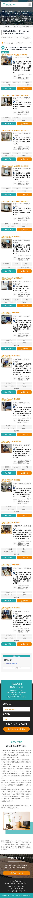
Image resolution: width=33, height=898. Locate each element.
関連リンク (11, 886)
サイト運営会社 (12, 890)
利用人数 (6, 714)
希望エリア (7, 704)
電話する (25, 88)
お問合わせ (9, 88)
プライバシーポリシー (16, 888)
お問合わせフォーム (16, 873)
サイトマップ (20, 886)
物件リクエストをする (16, 729)
